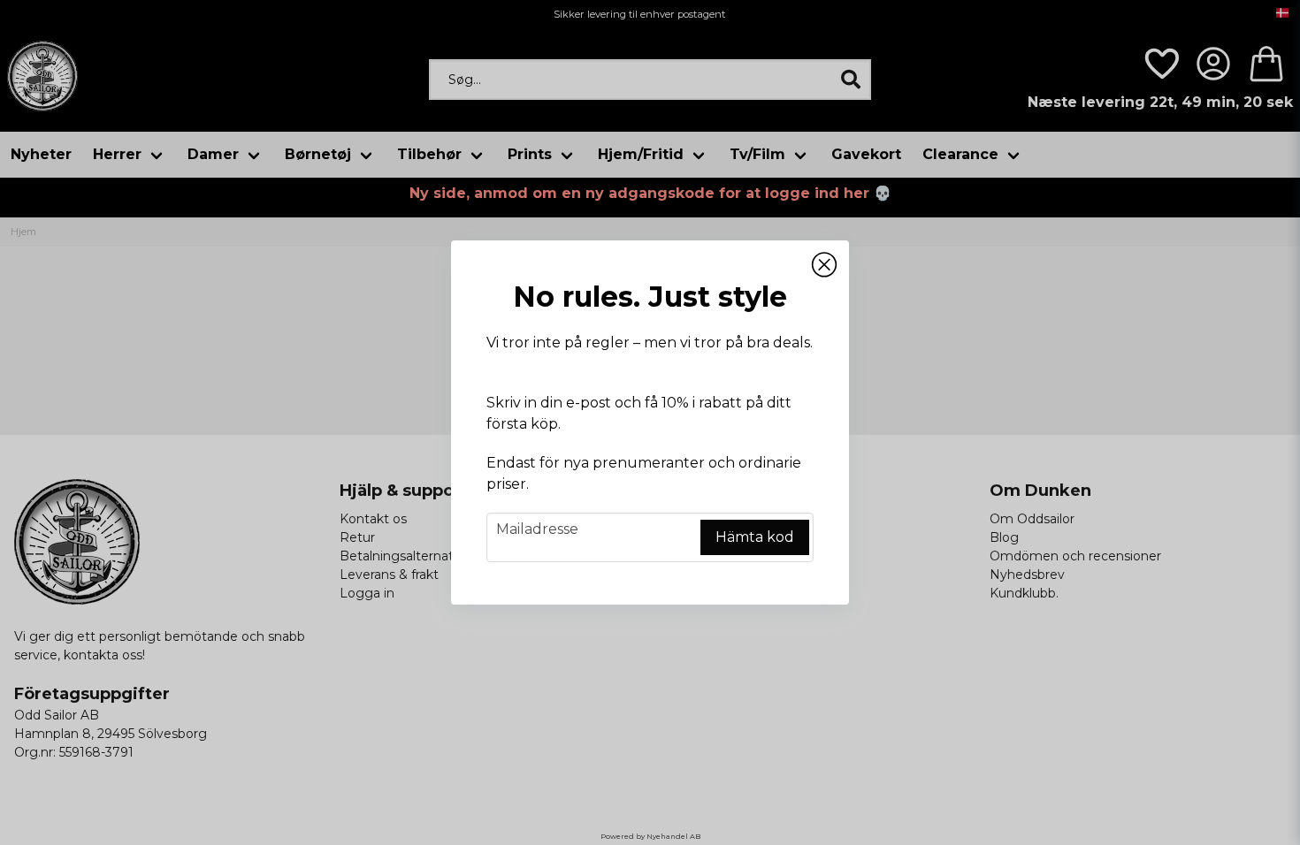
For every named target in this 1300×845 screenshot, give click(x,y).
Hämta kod (754, 537)
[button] (824, 265)
